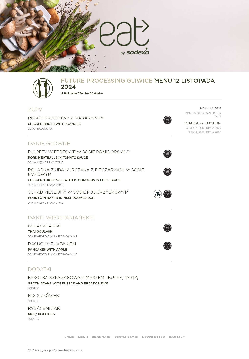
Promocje (101, 337)
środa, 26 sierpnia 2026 (204, 132)
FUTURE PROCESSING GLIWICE (107, 80)
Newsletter (153, 337)
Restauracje (126, 337)
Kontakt (177, 337)
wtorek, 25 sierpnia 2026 (203, 128)
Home (69, 337)
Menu (83, 337)
